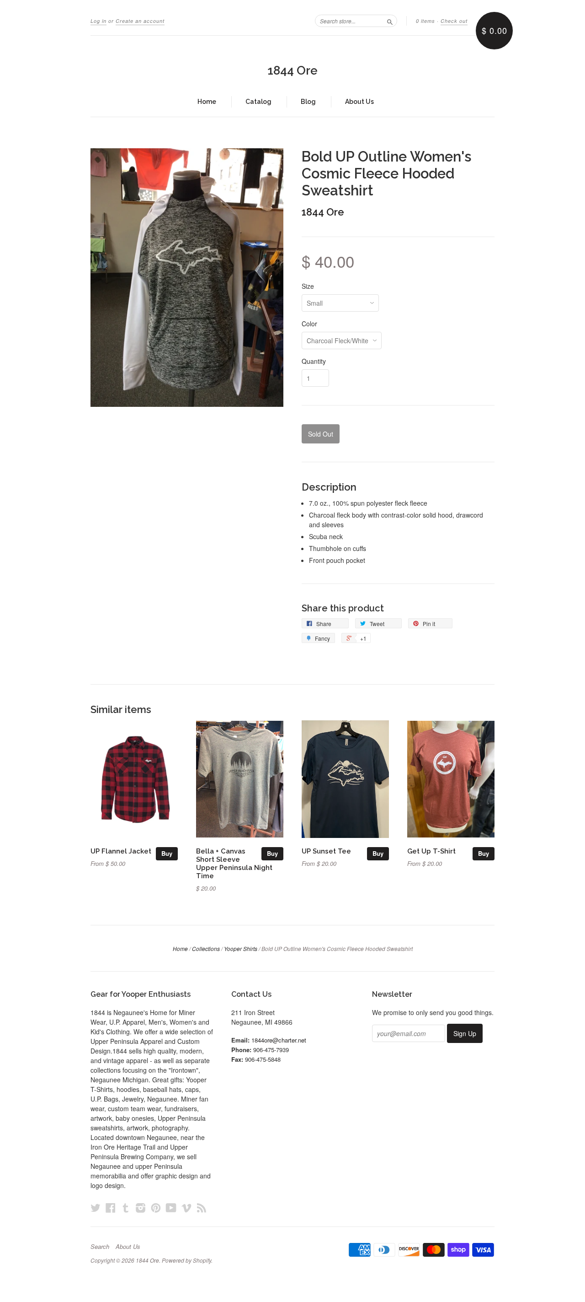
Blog (308, 101)
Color (309, 323)
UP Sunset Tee (326, 851)
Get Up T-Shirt (431, 851)
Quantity (314, 361)
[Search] (390, 20)
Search (99, 1246)
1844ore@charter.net (278, 1040)
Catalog (258, 101)
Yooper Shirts (240, 948)
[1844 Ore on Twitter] (95, 1207)
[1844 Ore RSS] (202, 1207)
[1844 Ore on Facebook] (111, 1207)
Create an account (140, 20)
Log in (98, 20)
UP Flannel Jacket (120, 851)
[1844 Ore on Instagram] (141, 1207)
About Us (359, 101)
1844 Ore (292, 70)
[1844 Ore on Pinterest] (156, 1207)
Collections (206, 948)
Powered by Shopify (186, 1260)
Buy (166, 853)
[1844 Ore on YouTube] (171, 1207)
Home (206, 101)
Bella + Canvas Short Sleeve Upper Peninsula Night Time (234, 863)
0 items (425, 20)
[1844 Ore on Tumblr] (126, 1207)
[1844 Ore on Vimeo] (186, 1207)
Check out (454, 20)
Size (308, 286)
